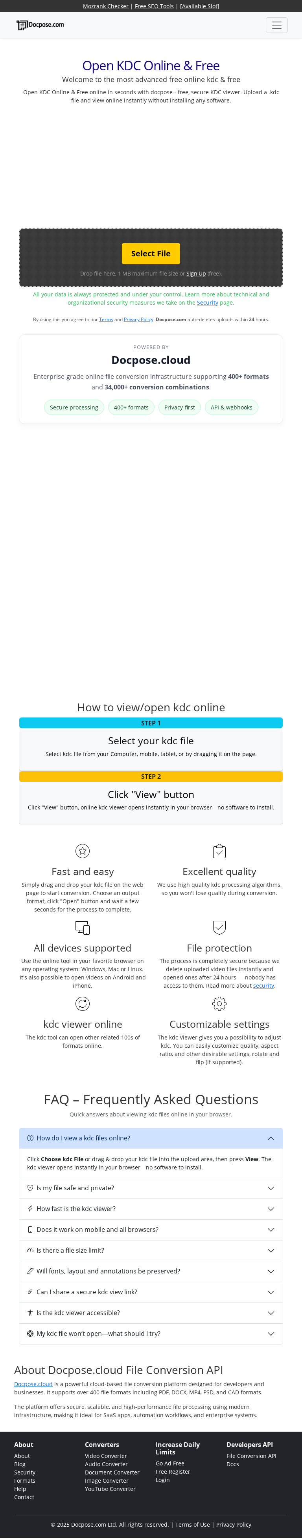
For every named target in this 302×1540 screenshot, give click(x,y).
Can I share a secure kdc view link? (87, 1292)
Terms (106, 319)
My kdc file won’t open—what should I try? (98, 1333)
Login (163, 1479)
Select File (151, 253)
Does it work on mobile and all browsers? (97, 1229)
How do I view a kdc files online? (83, 1138)
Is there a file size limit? (70, 1250)
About (22, 1456)
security (263, 985)
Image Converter (107, 1480)
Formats (24, 1480)
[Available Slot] (199, 6)
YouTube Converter (110, 1489)
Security (207, 302)
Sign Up (196, 273)
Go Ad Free (170, 1463)
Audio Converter (106, 1464)
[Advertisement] (160, 166)
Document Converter (112, 1472)
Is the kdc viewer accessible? (78, 1312)
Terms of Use (192, 1524)
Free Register (173, 1471)
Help (20, 1489)
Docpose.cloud (151, 359)
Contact (24, 1497)
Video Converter (106, 1456)
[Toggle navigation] (277, 25)
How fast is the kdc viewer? (76, 1208)
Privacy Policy (138, 319)
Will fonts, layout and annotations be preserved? (108, 1271)
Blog (20, 1464)
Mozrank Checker (106, 6)
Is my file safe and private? (75, 1188)
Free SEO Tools (154, 6)
